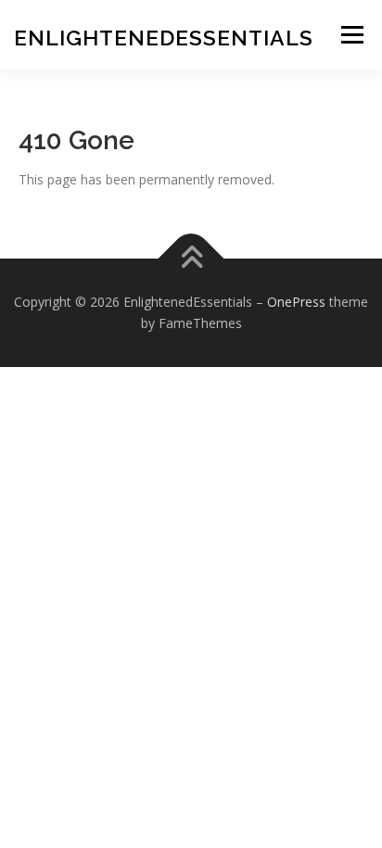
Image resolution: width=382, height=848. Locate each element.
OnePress (296, 301)
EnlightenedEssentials (163, 37)
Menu (352, 35)
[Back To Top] (191, 258)
